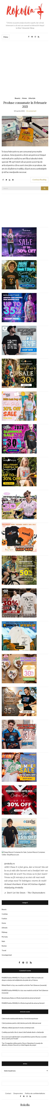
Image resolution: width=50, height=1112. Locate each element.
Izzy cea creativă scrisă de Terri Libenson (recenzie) (29, 985)
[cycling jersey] (19, 570)
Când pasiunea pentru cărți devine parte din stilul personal (21, 1023)
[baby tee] (19, 504)
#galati (41, 884)
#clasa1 (8, 884)
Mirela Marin (6, 985)
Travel (4, 950)
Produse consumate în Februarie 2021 (25, 105)
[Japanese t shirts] (19, 767)
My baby (5, 937)
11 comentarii (31, 111)
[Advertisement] (25, 67)
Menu (5, 37)
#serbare (16, 884)
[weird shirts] (19, 439)
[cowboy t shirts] (19, 603)
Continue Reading (39, 180)
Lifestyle (32, 98)
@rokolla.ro (9, 863)
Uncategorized (7, 955)
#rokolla (19, 887)
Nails (3, 941)
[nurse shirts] (19, 668)
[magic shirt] (19, 242)
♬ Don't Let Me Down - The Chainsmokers (24, 892)
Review (4, 946)
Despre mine (18, 1093)
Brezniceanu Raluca (8, 998)
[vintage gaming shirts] (19, 734)
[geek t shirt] (19, 274)
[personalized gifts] (19, 800)
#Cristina (33, 884)
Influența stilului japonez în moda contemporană (18, 1028)
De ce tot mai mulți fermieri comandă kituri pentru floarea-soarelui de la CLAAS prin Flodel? (24, 1038)
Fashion (4, 918)
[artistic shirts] (19, 307)
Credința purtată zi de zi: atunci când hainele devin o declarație (23, 1032)
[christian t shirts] (19, 833)
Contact (8, 1093)
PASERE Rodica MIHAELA (10, 978)
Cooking (4, 914)
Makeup (4, 932)
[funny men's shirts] (19, 340)
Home (24, 98)
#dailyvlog (9, 887)
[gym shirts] (19, 701)
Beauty (17, 98)
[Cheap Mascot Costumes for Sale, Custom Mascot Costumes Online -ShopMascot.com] (25, 853)
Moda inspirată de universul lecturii (28, 998)
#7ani (24, 884)
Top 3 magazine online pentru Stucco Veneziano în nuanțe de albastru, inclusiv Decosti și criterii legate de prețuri (22, 1044)
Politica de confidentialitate (35, 1093)
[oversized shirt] (19, 373)
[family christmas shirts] (19, 537)
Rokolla (25, 1105)
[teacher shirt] (19, 406)
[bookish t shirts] (19, 471)
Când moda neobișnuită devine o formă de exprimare (20, 1018)
